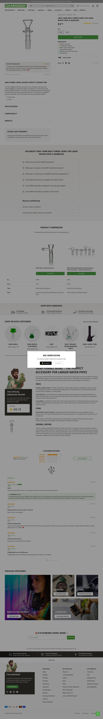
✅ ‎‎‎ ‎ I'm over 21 (46, 363)
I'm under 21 (58, 363)
